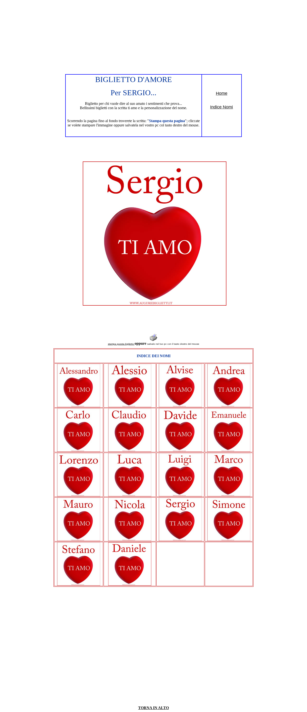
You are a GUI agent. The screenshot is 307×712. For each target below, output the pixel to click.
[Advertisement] (153, 35)
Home (221, 93)
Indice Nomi (221, 107)
